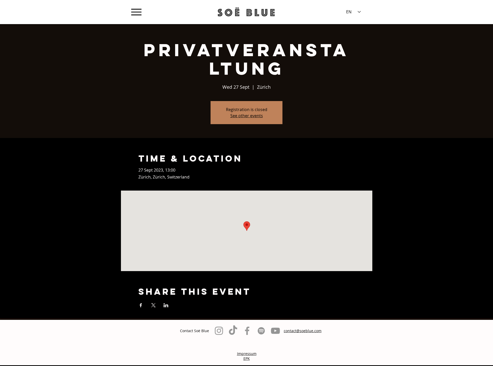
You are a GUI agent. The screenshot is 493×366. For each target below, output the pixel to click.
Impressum (247, 353)
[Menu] (136, 12)
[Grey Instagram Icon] (218, 330)
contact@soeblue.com (302, 330)
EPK (246, 358)
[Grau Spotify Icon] (261, 330)
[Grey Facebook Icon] (247, 330)
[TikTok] (233, 330)
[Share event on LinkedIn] (166, 305)
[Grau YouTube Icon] (275, 330)
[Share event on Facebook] (140, 305)
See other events (246, 115)
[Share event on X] (153, 305)
